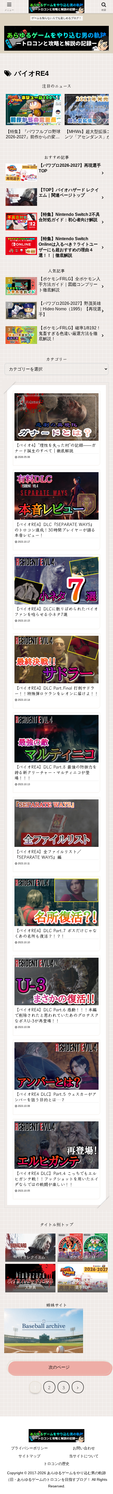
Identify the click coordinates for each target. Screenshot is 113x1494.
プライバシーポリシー (29, 1448)
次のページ (59, 1367)
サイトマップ (29, 1456)
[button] (99, 118)
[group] (33, 118)
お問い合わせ (84, 1448)
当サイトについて (84, 1456)
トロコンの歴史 (56, 1464)
